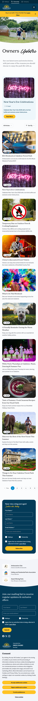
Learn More (22, 544)
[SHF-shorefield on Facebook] (3, 636)
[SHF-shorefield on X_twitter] (6, 636)
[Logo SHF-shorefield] (6, 7)
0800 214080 (18, 645)
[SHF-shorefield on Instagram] (9, 636)
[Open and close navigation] (34, 7)
